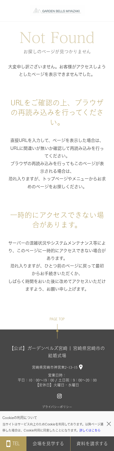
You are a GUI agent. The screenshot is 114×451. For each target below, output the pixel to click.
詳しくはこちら (90, 430)
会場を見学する (48, 443)
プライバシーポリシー (57, 406)
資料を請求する (92, 443)
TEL (16, 443)
